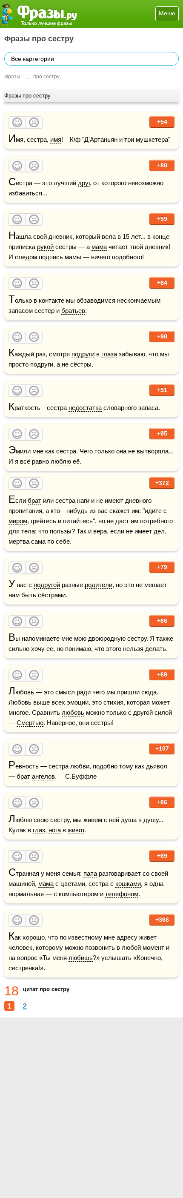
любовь (73, 712)
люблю (61, 461)
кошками (128, 883)
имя (55, 139)
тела (28, 531)
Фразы (12, 77)
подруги (82, 354)
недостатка (85, 407)
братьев (73, 310)
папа (90, 873)
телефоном (121, 893)
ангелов (43, 776)
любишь (81, 957)
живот (76, 830)
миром (18, 520)
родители (98, 584)
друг (84, 182)
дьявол (156, 766)
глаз (39, 830)
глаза (109, 354)
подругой (47, 584)
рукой (45, 246)
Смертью (30, 722)
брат (34, 500)
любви (79, 766)
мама (99, 246)
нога (55, 830)
